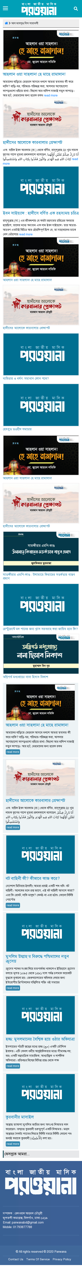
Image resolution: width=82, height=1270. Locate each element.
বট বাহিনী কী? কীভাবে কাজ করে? (33, 878)
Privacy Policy (62, 1259)
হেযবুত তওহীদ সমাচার (17, 429)
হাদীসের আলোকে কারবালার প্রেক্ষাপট (32, 142)
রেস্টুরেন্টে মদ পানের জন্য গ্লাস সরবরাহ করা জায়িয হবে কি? (40, 629)
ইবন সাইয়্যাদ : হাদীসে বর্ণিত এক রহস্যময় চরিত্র (41, 213)
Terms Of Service (38, 1259)
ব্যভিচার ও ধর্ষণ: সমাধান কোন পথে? (26, 379)
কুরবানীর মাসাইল (20, 1117)
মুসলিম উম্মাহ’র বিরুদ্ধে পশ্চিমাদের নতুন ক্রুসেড (37, 959)
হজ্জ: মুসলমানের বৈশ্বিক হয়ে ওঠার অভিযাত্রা (40, 1039)
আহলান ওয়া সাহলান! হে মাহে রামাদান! (34, 74)
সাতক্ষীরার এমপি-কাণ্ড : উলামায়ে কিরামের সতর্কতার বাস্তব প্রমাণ (39, 576)
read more (51, 95)
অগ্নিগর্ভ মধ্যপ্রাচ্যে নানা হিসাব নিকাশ (25, 677)
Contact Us (15, 1259)
